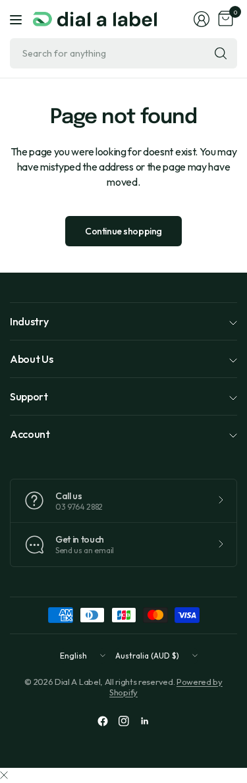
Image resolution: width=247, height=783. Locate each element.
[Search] (220, 53)
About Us (31, 358)
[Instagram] (123, 721)
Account (30, 434)
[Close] (4, 775)
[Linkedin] (144, 721)
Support (29, 396)
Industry (29, 321)
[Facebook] (102, 721)
